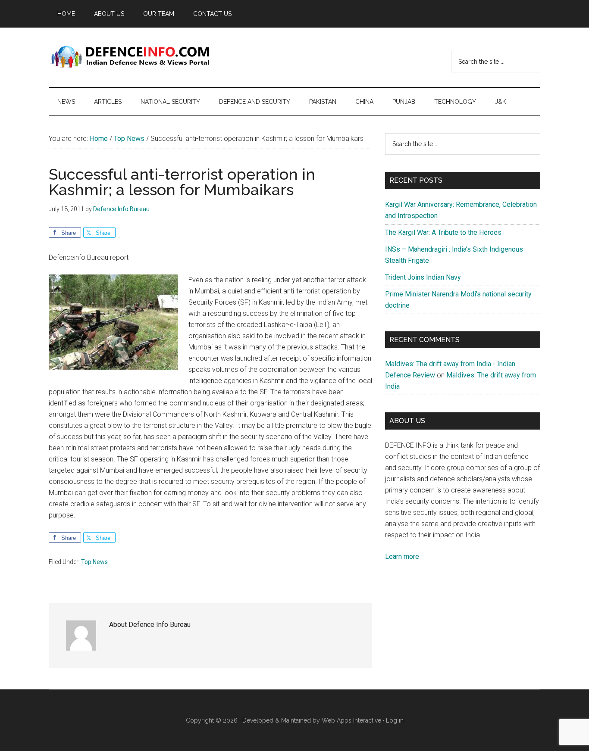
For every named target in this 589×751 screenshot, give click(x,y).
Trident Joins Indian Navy (423, 277)
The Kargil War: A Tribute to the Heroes (443, 232)
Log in (395, 720)
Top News (94, 561)
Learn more (402, 556)
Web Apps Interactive (351, 720)
